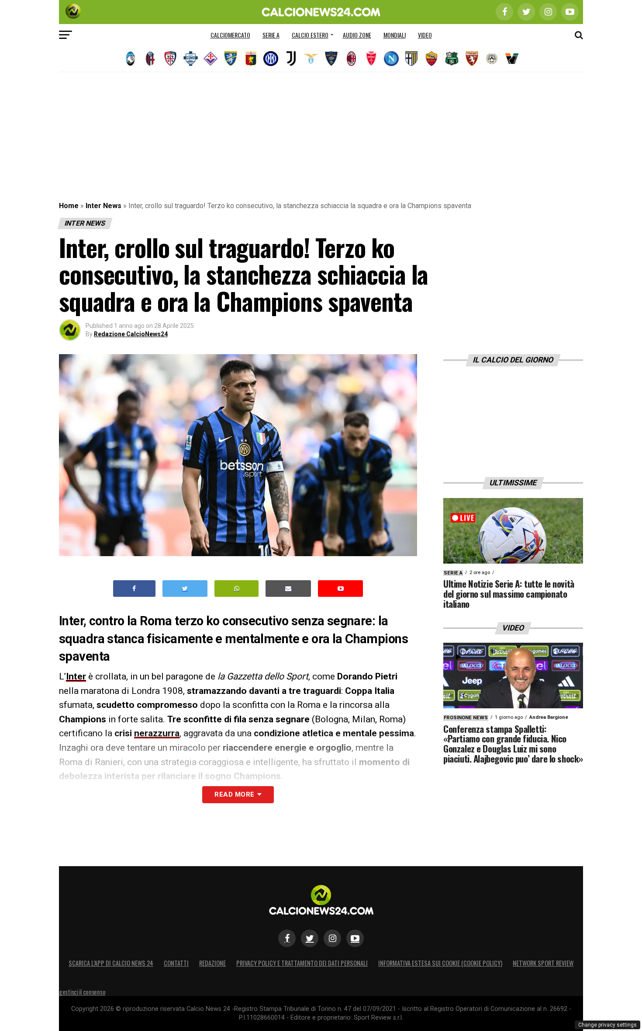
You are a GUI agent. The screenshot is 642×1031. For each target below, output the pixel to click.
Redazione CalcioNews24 (131, 334)
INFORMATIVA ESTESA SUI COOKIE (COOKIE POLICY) (440, 963)
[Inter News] (271, 58)
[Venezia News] (512, 58)
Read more (234, 794)
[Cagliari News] (170, 58)
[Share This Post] (236, 588)
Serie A (271, 34)
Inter (76, 676)
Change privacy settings (607, 1025)
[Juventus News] (291, 58)
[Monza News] (371, 58)
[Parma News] (411, 58)
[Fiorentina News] (210, 58)
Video (425, 34)
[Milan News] (351, 58)
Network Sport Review (543, 963)
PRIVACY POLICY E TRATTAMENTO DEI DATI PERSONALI (302, 963)
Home (69, 206)
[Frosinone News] (231, 58)
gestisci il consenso (82, 991)
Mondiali (394, 34)
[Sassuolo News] (452, 58)
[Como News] (190, 58)
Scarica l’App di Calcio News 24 (111, 963)
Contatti (176, 963)
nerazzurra (156, 733)
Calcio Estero (310, 34)
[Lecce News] (331, 58)
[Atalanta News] (130, 58)
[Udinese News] (492, 58)
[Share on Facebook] (134, 588)
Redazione (212, 963)
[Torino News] (472, 58)
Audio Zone (357, 34)
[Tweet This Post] (185, 588)
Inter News (103, 206)
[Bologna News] (150, 58)
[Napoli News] (391, 58)
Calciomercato (230, 34)
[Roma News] (431, 58)
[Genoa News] (251, 58)
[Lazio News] (311, 58)
